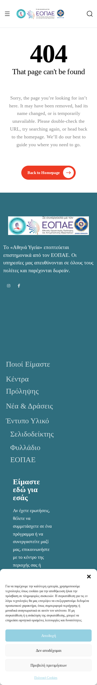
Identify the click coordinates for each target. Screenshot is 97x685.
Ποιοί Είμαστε (28, 364)
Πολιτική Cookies (45, 678)
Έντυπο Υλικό (27, 421)
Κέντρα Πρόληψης (22, 385)
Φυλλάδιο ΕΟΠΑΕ (25, 453)
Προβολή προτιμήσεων (48, 665)
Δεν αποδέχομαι (48, 650)
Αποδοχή (48, 635)
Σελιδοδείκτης (32, 434)
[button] (89, 575)
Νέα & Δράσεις (29, 406)
